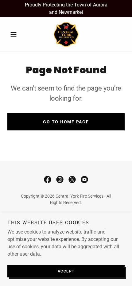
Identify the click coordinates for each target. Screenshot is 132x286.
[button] (16, 34)
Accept (66, 271)
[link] (66, 34)
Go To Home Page (66, 121)
